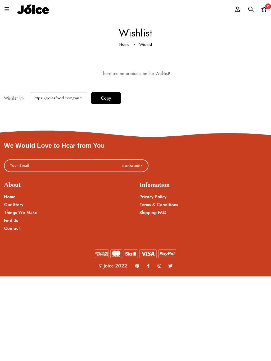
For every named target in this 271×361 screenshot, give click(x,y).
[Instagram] (159, 266)
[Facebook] (148, 266)
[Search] (251, 9)
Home (124, 44)
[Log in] (237, 9)
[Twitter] (170, 266)
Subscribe (132, 166)
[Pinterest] (137, 266)
